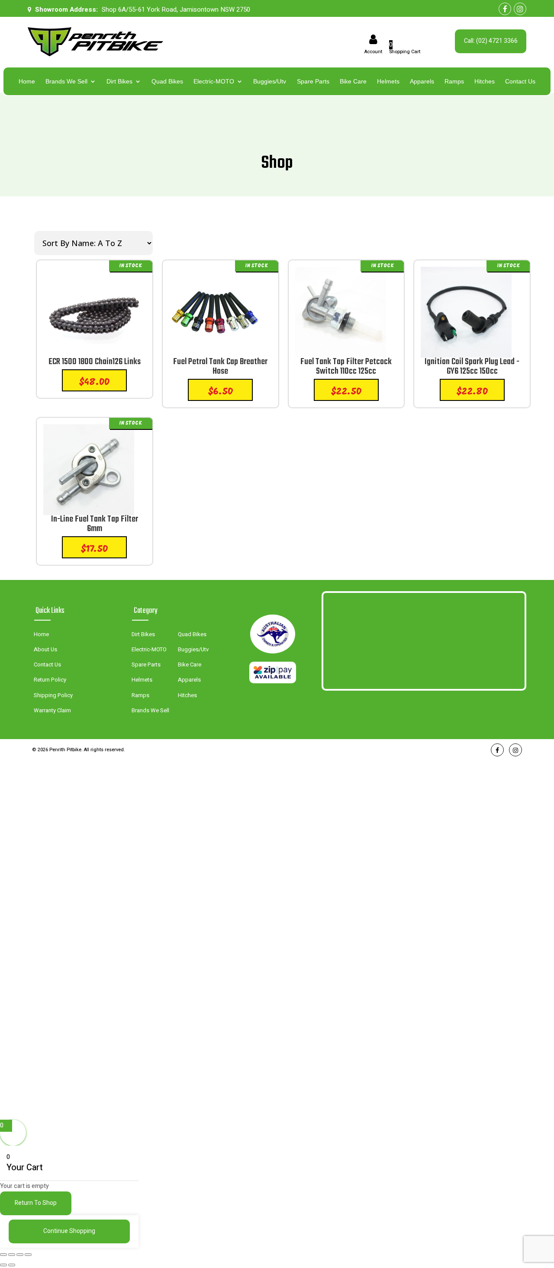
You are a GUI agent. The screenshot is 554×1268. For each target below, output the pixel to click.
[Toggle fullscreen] (11, 1254)
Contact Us (520, 81)
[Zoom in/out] (3, 1254)
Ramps (454, 81)
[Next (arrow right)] (11, 1265)
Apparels (422, 81)
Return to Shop (36, 1202)
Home (27, 81)
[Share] (19, 1254)
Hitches (484, 81)
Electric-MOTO (213, 81)
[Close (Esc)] (28, 1254)
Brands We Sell (66, 81)
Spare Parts (313, 81)
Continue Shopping (69, 1231)
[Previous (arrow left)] (3, 1265)
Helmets (388, 81)
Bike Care (353, 81)
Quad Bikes (167, 81)
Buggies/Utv (269, 81)
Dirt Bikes (119, 81)
